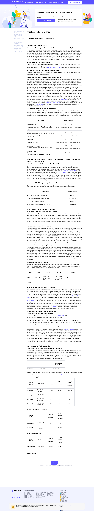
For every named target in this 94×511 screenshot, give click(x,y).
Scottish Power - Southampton (41, 492)
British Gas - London (39, 493)
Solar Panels (49, 501)
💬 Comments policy (63, 501)
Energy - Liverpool (27, 493)
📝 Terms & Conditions (64, 500)
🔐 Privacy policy (63, 499)
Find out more (47, 20)
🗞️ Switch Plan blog (63, 492)
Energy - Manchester (27, 494)
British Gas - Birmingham (40, 494)
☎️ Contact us (62, 494)
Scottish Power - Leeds (28, 495)
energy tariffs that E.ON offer (65, 374)
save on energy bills (69, 329)
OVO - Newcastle (39, 497)
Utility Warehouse (50, 495)
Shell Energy (49, 494)
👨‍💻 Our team (62, 493)
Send (54, 463)
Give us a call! (62, 258)
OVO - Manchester (50, 492)
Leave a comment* (32, 453)
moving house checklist (61, 213)
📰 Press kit (62, 498)
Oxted (54, 67)
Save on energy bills (41, 2)
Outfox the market (50, 493)
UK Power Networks (61, 172)
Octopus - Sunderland (39, 495)
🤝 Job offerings (63, 496)
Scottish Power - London (28, 496)
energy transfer (45, 251)
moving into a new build (70, 299)
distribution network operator (69, 170)
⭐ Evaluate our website (64, 497)
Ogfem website (63, 99)
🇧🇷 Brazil (61, 510)
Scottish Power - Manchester (29, 497)
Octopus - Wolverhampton (40, 496)
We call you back (76, 2)
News (62, 2)
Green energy (38, 501)
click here (70, 465)
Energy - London (27, 492)
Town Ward (59, 67)
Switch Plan (54, 306)
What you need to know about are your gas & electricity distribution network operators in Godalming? (19, 41)
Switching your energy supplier (53, 102)
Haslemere (49, 67)
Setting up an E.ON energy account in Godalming (18, 35)
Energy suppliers (29, 2)
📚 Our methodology (63, 495)
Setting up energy (53, 2)
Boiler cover (26, 501)
